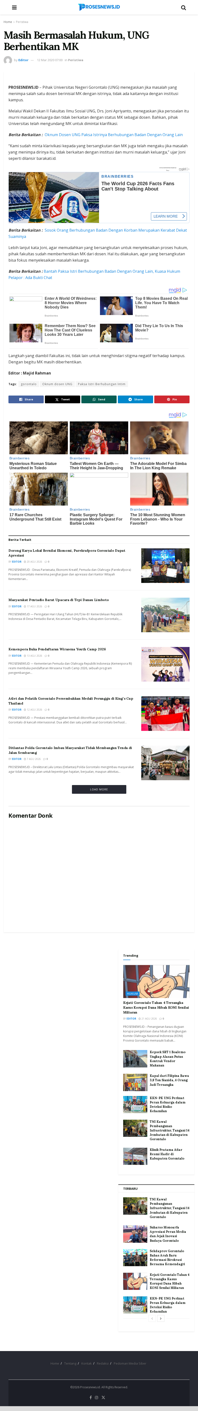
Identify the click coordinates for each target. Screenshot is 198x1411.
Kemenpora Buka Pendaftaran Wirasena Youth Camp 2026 (57, 649)
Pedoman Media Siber (130, 1363)
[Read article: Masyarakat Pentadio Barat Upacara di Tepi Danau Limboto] (165, 615)
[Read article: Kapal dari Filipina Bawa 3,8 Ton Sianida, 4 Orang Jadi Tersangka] (135, 1082)
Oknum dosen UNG (57, 384)
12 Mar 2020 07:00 (50, 60)
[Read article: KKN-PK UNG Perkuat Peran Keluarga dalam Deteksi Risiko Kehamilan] (135, 1104)
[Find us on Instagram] (96, 1397)
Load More (99, 789)
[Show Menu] (14, 7)
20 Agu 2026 (34, 561)
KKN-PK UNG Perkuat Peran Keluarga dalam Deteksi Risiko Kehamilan (167, 1104)
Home (8, 22)
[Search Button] (183, 7)
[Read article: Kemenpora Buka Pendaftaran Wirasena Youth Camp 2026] (165, 664)
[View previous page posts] (152, 1318)
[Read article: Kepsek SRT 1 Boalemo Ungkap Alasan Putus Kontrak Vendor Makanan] (135, 1058)
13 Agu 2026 (34, 655)
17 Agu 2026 (34, 606)
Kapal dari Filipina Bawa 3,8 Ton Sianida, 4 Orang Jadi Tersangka (169, 1080)
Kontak (86, 1363)
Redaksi (103, 1363)
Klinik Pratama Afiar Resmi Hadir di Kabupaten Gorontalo (167, 1154)
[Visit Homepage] (99, 7)
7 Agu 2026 (33, 759)
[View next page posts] (160, 1318)
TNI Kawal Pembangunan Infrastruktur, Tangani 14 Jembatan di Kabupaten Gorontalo (170, 1130)
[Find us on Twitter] (103, 1397)
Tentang (70, 1363)
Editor (23, 60)
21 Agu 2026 (149, 1018)
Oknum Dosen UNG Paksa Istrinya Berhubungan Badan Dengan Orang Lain (114, 134)
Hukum (132, 993)
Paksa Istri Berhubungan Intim (102, 384)
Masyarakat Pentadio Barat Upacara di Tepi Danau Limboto (58, 600)
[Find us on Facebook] (91, 1397)
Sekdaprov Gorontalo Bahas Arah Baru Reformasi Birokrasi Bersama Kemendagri (167, 1257)
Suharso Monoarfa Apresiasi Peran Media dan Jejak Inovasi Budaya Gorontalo (168, 1234)
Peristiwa (22, 22)
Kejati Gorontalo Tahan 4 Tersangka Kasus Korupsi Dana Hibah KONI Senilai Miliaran (156, 1007)
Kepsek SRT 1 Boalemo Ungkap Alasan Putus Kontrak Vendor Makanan (167, 1058)
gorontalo (29, 384)
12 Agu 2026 (34, 709)
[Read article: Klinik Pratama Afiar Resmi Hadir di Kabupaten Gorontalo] (135, 1156)
